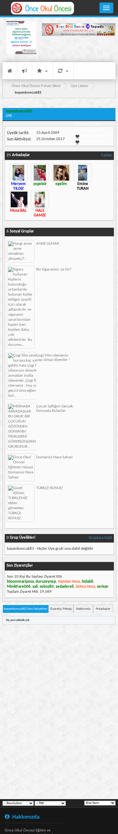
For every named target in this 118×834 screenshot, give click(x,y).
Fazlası (106, 155)
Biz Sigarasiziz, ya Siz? (53, 269)
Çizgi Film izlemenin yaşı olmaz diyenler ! (53, 357)
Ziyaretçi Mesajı (61, 609)
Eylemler (63, 71)
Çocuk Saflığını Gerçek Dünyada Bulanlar (54, 408)
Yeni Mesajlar (24, 71)
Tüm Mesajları (90, 124)
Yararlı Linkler (42, 71)
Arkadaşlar (103, 609)
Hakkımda (83, 609)
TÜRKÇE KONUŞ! (49, 488)
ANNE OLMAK (47, 244)
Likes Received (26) (96, 136)
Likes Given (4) (92, 141)
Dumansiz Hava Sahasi (54, 457)
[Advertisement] (78, 49)
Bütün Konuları (92, 130)
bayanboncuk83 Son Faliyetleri (26, 609)
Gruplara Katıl (100, 538)
